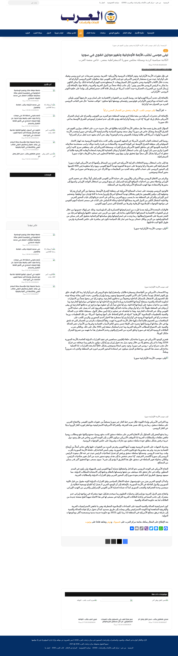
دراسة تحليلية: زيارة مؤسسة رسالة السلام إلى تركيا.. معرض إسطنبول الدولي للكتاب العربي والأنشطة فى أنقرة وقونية (25, 144)
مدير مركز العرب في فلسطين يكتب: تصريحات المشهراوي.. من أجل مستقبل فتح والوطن (117, 620)
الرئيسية (166, 3)
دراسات (103, 33)
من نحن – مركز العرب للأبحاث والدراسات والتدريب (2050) (141, 3)
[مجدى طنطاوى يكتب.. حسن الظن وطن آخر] (152, 608)
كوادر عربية (58, 33)
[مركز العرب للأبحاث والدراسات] (89, 17)
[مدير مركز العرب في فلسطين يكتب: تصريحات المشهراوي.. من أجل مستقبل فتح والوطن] (116, 608)
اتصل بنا (102, 3)
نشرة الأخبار (139, 33)
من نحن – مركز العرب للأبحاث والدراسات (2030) (109, 648)
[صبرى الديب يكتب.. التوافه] (81, 608)
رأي (80, 33)
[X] (119, 541)
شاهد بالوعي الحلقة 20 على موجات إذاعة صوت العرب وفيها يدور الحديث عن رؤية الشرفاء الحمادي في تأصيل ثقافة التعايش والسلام (25, 119)
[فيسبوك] (125, 541)
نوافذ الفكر (127, 33)
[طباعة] (107, 541)
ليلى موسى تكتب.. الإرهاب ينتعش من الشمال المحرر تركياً (129, 110)
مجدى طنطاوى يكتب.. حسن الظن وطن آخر (153, 619)
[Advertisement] (116, 567)
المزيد (27, 33)
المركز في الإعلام (71, 648)
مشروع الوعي (114, 33)
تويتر (109, 522)
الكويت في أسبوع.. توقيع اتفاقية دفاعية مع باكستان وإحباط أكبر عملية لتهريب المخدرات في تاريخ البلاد (25, 133)
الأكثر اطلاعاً (32, 225)
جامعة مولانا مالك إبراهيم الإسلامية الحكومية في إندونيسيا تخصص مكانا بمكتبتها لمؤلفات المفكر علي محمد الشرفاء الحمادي (26, 94)
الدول (49, 33)
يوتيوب (88, 522)
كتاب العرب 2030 (58, 648)
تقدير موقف (71, 33)
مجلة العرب (37, 33)
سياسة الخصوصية (113, 3)
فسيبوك (116, 522)
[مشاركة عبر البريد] (113, 541)
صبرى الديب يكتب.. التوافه (87, 619)
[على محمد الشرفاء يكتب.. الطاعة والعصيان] (48, 108)
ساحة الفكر (91, 33)
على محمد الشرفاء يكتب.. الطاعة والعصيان (28, 106)
